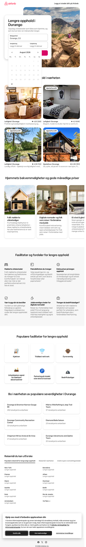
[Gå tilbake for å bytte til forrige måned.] (12, 52)
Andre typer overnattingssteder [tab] (69, 461)
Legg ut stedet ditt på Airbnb (66, 3)
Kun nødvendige (41, 533)
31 (12, 84)
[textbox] (18, 46)
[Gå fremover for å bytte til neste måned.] (38, 52)
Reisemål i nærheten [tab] (46, 461)
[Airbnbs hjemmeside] (10, 3)
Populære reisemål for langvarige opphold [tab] (19, 461)
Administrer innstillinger (64, 533)
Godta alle (16, 533)
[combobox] (28, 38)
